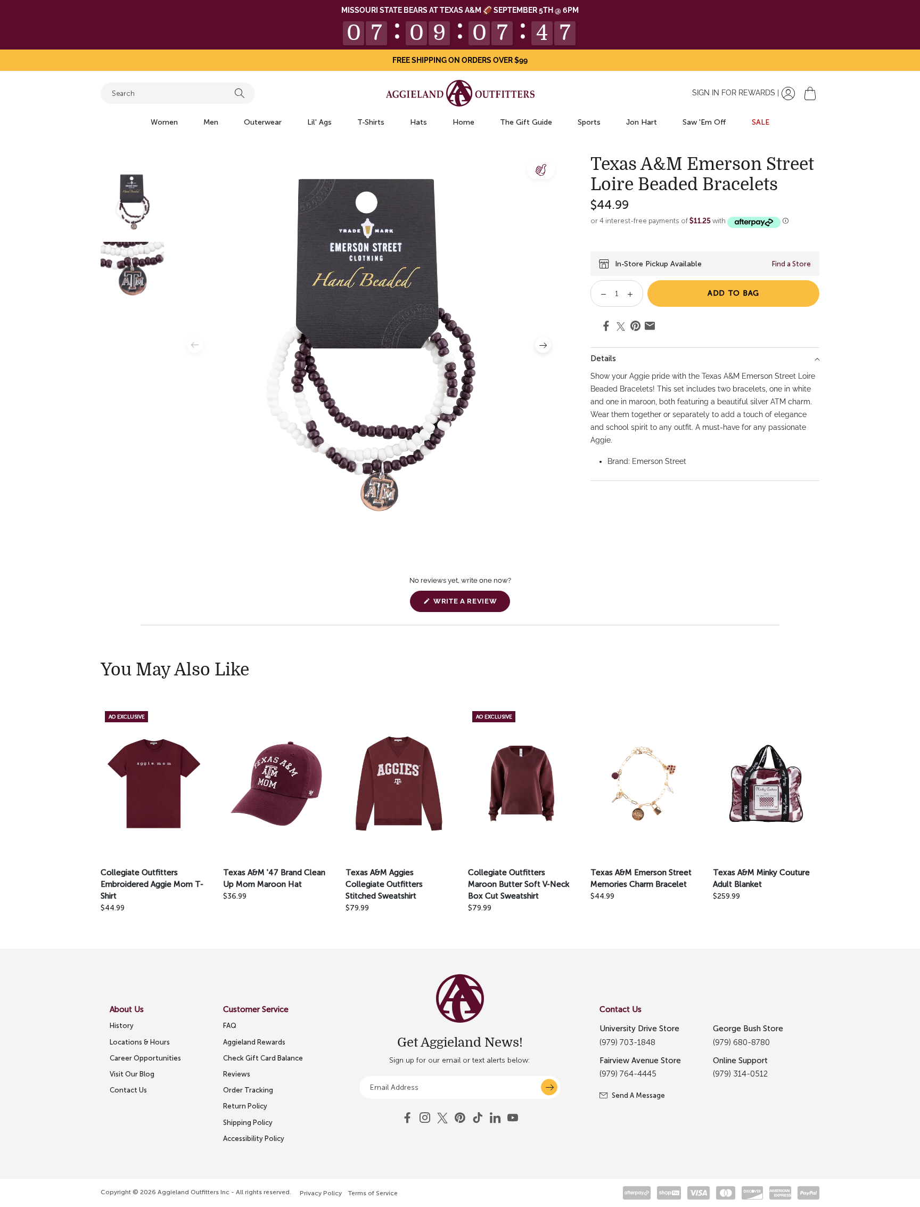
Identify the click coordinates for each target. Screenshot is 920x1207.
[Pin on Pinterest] (635, 327)
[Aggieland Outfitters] (460, 93)
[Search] (239, 93)
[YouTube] (460, 1118)
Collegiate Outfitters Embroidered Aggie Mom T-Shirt (152, 884)
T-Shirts (370, 122)
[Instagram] (425, 1118)
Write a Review (470, 604)
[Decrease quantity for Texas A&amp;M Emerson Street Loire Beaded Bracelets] (600, 293)
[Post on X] (620, 326)
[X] (442, 1118)
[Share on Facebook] (606, 327)
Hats (418, 122)
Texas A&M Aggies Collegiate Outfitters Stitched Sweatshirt (384, 884)
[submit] (549, 1087)
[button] (810, 93)
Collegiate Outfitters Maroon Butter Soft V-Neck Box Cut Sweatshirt (518, 884)
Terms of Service (373, 1193)
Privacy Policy (321, 1193)
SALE (760, 122)
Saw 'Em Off (704, 122)
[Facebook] (407, 1118)
